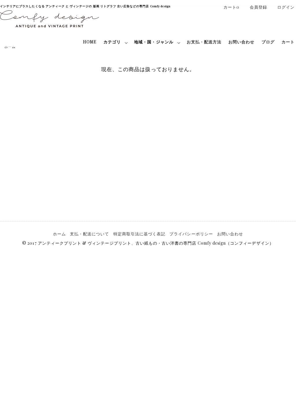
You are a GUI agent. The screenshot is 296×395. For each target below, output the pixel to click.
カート (288, 42)
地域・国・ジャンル (153, 42)
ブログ (268, 42)
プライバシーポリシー (191, 234)
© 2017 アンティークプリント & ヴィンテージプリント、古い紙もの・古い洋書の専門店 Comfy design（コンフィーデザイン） (147, 243)
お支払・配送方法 (204, 42)
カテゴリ (112, 42)
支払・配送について (89, 234)
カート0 (231, 7)
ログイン (286, 7)
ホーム (59, 234)
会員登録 (258, 7)
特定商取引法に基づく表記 (139, 234)
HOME (90, 42)
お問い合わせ (241, 42)
